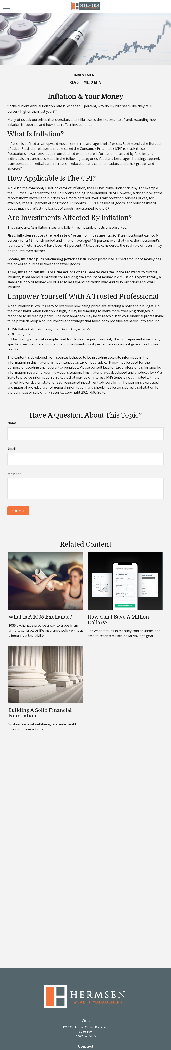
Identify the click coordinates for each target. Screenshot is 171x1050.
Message (14, 473)
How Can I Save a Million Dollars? (118, 619)
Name (12, 423)
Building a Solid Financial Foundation (40, 713)
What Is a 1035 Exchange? (40, 617)
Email (11, 448)
